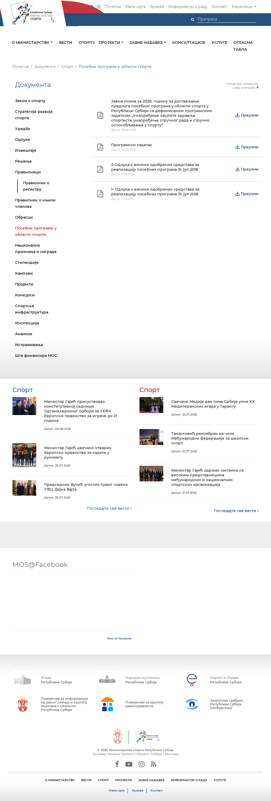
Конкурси (25, 295)
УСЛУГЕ (220, 780)
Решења (23, 161)
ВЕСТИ (86, 780)
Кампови (24, 273)
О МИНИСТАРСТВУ (60, 780)
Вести (65, 42)
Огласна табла (243, 46)
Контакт (219, 6)
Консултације (188, 42)
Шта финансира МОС (36, 355)
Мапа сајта (135, 6)
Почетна (113, 6)
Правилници (28, 172)
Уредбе (22, 128)
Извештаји (25, 150)
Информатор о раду (187, 6)
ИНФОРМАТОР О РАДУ (189, 780)
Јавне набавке (147, 42)
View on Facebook (119, 638)
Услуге (219, 42)
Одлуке (22, 139)
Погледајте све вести (108, 508)
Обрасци (24, 217)
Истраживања (29, 344)
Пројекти (110, 42)
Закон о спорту (30, 100)
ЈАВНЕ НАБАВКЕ (151, 780)
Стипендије (27, 262)
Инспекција (27, 323)
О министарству (31, 42)
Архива (157, 6)
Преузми (249, 115)
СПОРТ (103, 780)
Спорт (85, 42)
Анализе (23, 334)
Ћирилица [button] (242, 6)
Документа (45, 66)
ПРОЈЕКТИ (123, 780)
